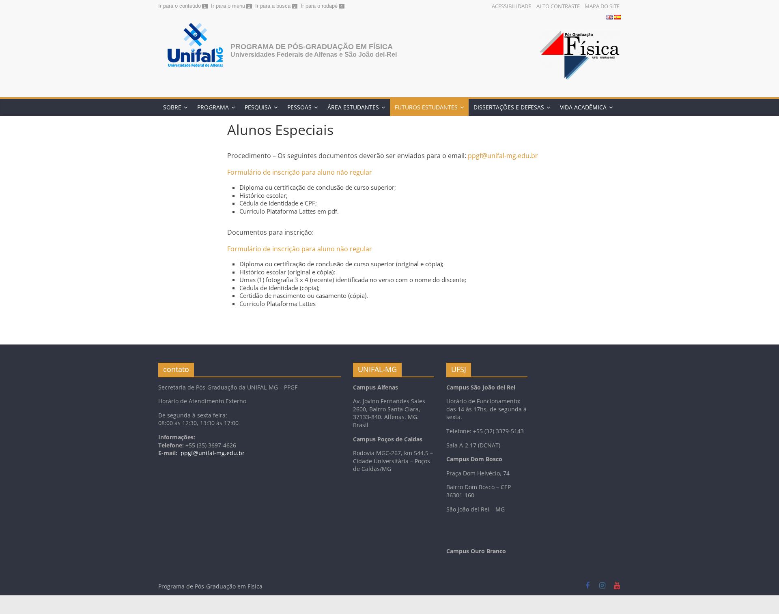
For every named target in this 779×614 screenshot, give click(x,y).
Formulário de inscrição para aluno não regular (299, 172)
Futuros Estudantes (426, 107)
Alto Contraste (558, 6)
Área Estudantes (353, 107)
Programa (213, 107)
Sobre (172, 107)
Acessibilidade (511, 6)
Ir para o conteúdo (179, 6)
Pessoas (299, 107)
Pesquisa (258, 107)
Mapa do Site (602, 6)
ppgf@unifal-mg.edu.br (503, 155)
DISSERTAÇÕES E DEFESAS (508, 107)
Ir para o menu (228, 6)
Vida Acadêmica (583, 107)
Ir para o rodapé (319, 6)
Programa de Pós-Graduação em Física (311, 47)
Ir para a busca (273, 6)
